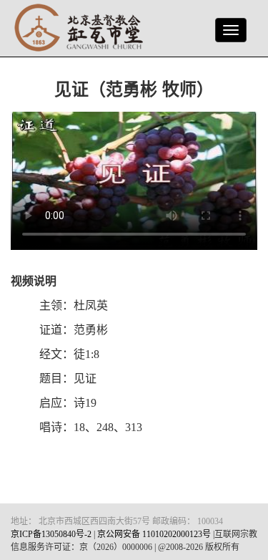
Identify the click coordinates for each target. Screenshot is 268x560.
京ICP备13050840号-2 (51, 534)
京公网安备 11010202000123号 (154, 534)
